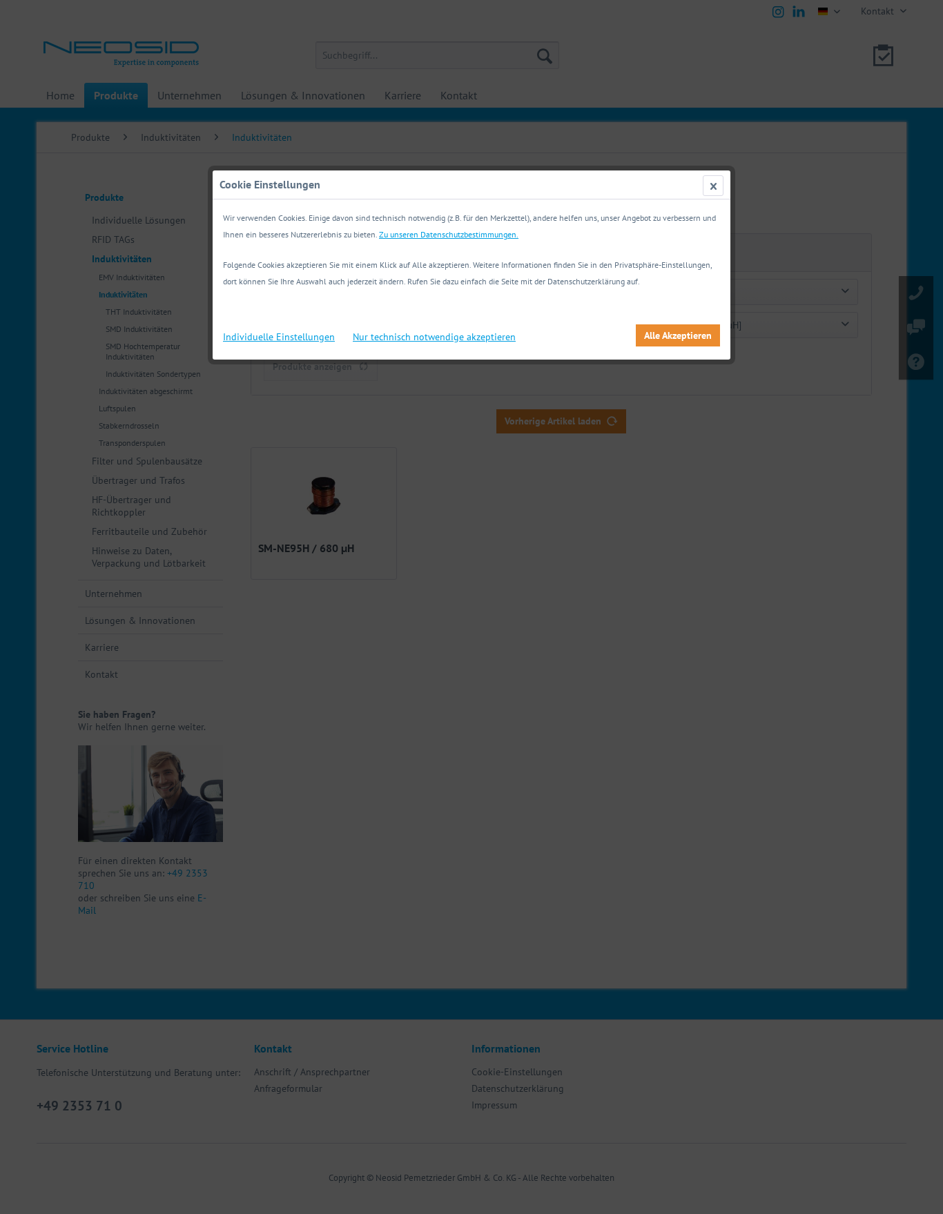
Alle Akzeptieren (678, 335)
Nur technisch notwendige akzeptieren (434, 337)
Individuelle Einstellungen (279, 337)
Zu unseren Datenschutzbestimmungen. (448, 234)
